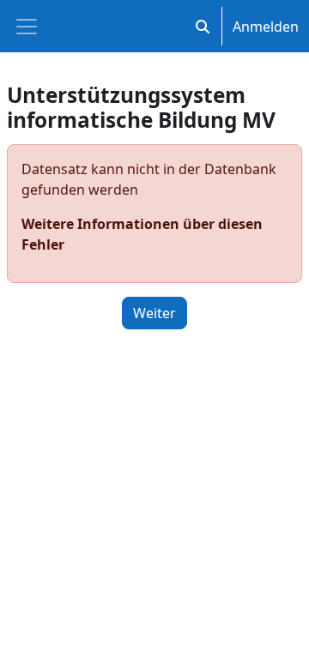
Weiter (154, 313)
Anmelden (266, 26)
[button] (202, 26)
